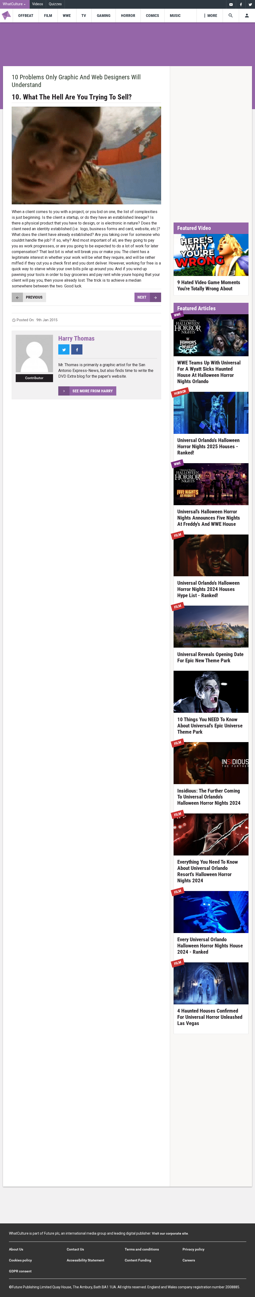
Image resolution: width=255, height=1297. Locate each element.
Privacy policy (193, 1249)
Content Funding (138, 1260)
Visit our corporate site (170, 1233)
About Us (16, 1249)
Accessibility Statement (85, 1260)
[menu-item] (26, 15)
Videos (37, 4)
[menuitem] (15, 4)
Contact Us (75, 1249)
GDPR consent (20, 1271)
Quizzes (55, 4)
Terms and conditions (142, 1249)
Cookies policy (20, 1260)
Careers (189, 1260)
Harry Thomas (76, 338)
